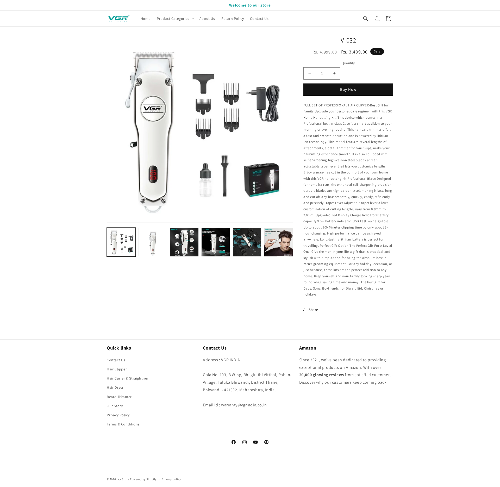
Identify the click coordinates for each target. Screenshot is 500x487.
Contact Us (116, 359)
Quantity (348, 63)
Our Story (115, 405)
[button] (175, 18)
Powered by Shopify (143, 479)
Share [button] (313, 309)
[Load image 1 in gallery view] (121, 242)
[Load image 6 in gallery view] (278, 242)
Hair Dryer (115, 387)
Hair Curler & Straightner (127, 378)
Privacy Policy (118, 414)
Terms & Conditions (123, 424)
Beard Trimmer (119, 396)
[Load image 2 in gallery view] (152, 242)
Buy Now (348, 89)
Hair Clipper (117, 368)
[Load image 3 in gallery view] (184, 242)
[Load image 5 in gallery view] (247, 242)
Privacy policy (171, 479)
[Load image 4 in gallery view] (215, 242)
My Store (123, 479)
